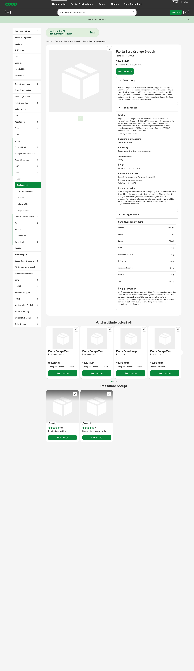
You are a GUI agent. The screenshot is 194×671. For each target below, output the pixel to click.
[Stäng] (189, 20)
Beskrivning (129, 80)
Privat (175, 2)
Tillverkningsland (125, 156)
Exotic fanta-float (57, 431)
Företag (184, 2)
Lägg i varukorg (125, 71)
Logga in (176, 12)
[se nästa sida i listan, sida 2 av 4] (180, 352)
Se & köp (61, 437)
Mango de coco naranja (94, 431)
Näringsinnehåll (131, 214)
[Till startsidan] (11, 4)
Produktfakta (130, 107)
